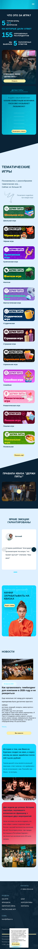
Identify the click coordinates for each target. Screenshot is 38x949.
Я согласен (15, 944)
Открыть (14, 81)
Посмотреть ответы (19, 131)
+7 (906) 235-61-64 (27, 889)
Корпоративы (26, 902)
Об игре (5, 899)
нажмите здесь (14, 941)
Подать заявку (9, 605)
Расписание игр (9, 909)
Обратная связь (8, 906)
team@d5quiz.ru (7, 919)
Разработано (6, 929)
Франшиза (6, 902)
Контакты (25, 906)
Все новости (19, 733)
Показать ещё (19, 455)
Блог (23, 899)
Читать (4, 727)
